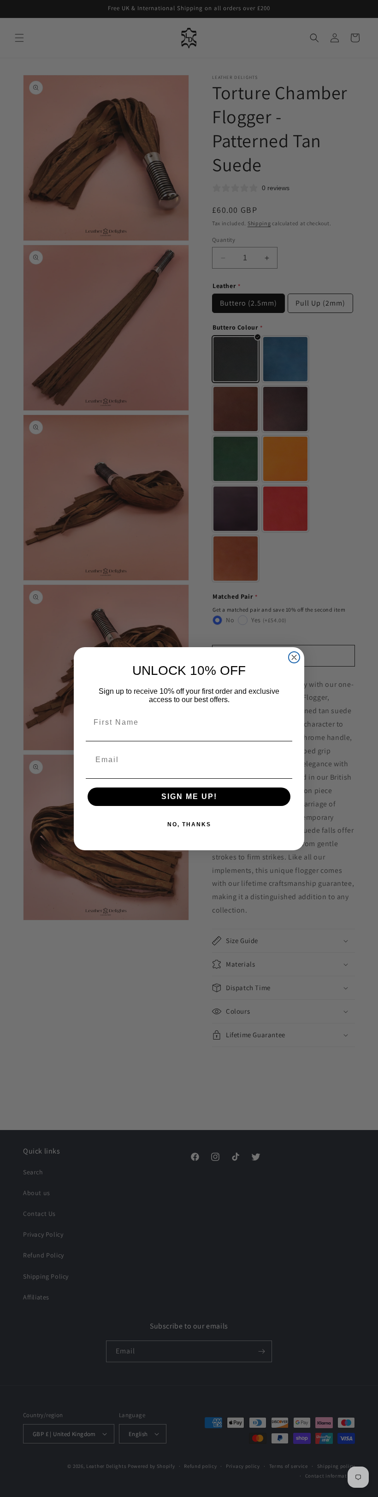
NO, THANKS (189, 824)
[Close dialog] (294, 657)
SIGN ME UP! (189, 796)
